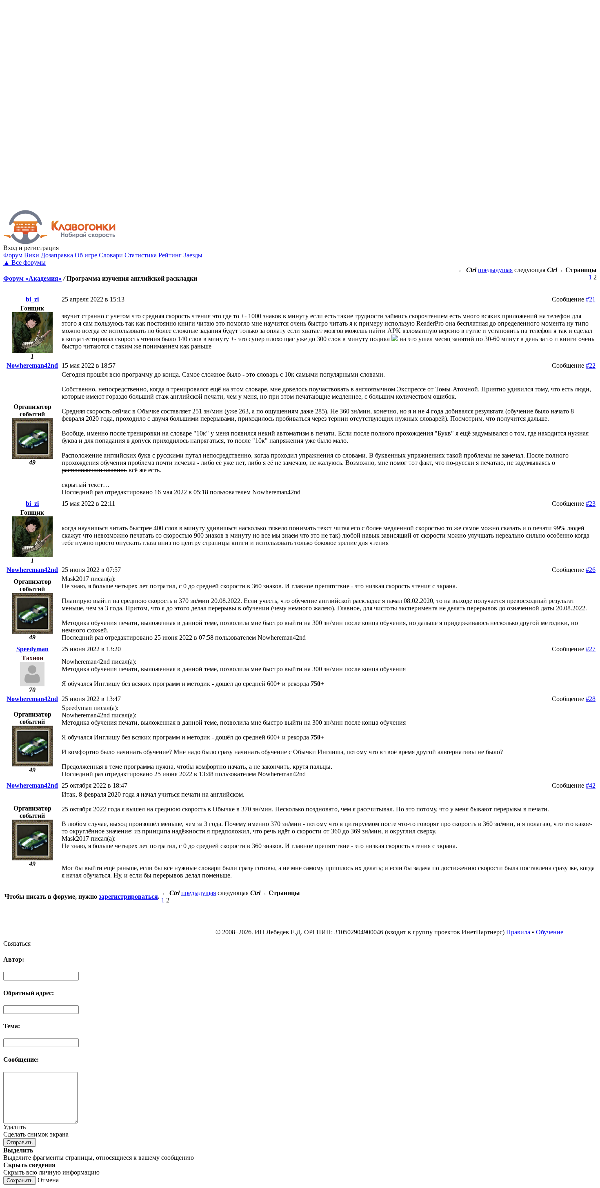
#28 (591, 698)
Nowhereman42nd (32, 365)
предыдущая (495, 269)
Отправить (20, 1142)
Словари (111, 255)
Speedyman (32, 648)
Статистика (140, 255)
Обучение (549, 932)
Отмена (48, 1180)
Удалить (14, 1126)
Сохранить (20, 1180)
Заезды (192, 255)
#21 (591, 299)
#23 (591, 503)
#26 (591, 569)
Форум (12, 255)
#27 (591, 648)
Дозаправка (57, 255)
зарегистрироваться (128, 896)
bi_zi (32, 299)
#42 (591, 785)
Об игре (86, 255)
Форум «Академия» (32, 278)
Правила (518, 932)
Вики (31, 255)
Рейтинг (170, 255)
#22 (591, 365)
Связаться (17, 943)
